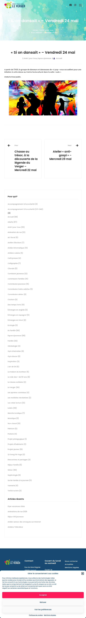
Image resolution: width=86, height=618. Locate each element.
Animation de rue (16, 232)
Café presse (14, 258)
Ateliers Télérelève (15, 527)
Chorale (12, 268)
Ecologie (13, 325)
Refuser (43, 602)
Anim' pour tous (46, 30)
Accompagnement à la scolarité (23, 204)
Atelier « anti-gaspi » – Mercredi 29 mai (60, 152)
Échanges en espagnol (18, 315)
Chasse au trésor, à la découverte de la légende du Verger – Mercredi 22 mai (26, 158)
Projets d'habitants (17, 444)
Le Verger (13, 387)
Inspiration (13, 361)
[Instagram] (75, 5)
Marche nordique (16, 413)
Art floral (13, 237)
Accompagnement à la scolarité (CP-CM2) (25, 209)
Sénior (12, 470)
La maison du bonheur (18, 372)
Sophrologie (14, 475)
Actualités (69, 564)
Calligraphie (14, 263)
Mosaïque (13, 418)
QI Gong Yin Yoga (16, 454)
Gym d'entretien (16, 351)
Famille (12, 341)
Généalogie (14, 346)
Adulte (12, 222)
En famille (14, 330)
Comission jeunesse (17, 274)
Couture (12, 299)
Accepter (43, 595)
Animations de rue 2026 (17, 511)
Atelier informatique (18, 248)
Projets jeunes (15, 449)
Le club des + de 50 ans (19, 377)
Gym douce (14, 356)
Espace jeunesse (44, 58)
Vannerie (13, 485)
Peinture (12, 429)
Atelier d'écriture (16, 242)
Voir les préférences (43, 609)
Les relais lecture (16, 403)
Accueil (59, 58)
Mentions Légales (50, 615)
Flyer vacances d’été (16, 506)
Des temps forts (16, 305)
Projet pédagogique (17, 439)
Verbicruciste (15, 491)
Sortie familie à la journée (20, 480)
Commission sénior (17, 294)
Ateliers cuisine (15, 253)
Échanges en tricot (17, 320)
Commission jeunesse (18, 284)
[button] (83, 573)
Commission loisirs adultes (20, 289)
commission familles (18, 279)
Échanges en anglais (18, 310)
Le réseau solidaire (17, 382)
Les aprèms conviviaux (18, 392)
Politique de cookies (36, 615)
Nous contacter (71, 561)
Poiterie (12, 434)
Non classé (14, 423)
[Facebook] (70, 5)
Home (35, 30)
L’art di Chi (13, 367)
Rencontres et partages (19, 460)
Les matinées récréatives (19, 398)
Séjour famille (15, 465)
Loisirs (12, 408)
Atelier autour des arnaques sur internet (24, 522)
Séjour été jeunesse (16, 517)
